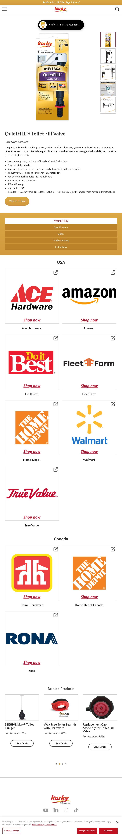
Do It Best (31, 394)
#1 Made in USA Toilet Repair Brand (61, 2)
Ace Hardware (32, 328)
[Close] (117, 822)
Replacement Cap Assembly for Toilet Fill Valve (98, 728)
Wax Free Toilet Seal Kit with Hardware (60, 726)
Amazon (89, 328)
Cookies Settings (11, 831)
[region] (61, 827)
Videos (61, 234)
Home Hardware (31, 605)
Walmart (89, 459)
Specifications (61, 227)
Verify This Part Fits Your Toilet (64, 24)
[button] (59, 764)
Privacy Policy (38, 825)
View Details (22, 743)
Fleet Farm (89, 394)
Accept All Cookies (87, 831)
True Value (32, 525)
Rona (31, 670)
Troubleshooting (61, 240)
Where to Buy (17, 201)
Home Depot (31, 459)
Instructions (61, 247)
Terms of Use (51, 825)
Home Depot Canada (89, 605)
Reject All (108, 831)
